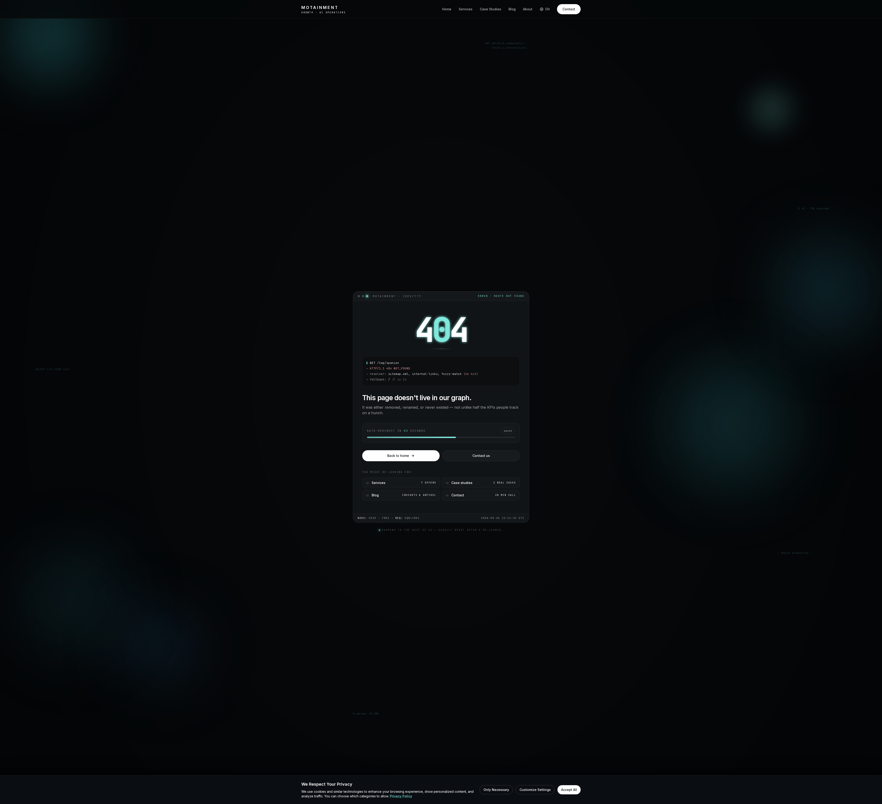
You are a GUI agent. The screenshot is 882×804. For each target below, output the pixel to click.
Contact (569, 9)
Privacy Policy (401, 796)
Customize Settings (535, 790)
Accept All (569, 790)
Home (446, 9)
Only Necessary (496, 790)
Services (465, 9)
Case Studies (490, 9)
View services (368, 126)
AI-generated (562, 140)
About (527, 9)
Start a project (321, 126)
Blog (512, 9)
